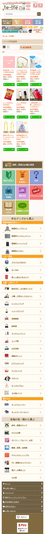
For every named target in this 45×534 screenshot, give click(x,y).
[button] (40, 5)
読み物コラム (8, 210)
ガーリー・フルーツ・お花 (22, 440)
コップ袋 (15, 341)
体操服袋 (15, 319)
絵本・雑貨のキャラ (19, 425)
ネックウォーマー (19, 405)
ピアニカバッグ (18, 363)
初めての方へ (8, 180)
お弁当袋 (15, 348)
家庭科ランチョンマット (21, 236)
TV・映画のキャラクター (21, 463)
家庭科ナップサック (19, 228)
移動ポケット (17, 356)
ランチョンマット (19, 334)
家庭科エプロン (18, 251)
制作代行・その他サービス (22, 289)
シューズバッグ (18, 311)
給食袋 (14, 326)
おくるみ (15, 270)
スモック (15, 378)
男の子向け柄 (38, 22)
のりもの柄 (16, 433)
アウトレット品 (36, 196)
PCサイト (24, 517)
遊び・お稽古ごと (19, 470)
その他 (14, 478)
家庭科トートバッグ (19, 243)
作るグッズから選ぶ (7, 22)
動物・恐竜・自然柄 (19, 448)
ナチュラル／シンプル (20, 455)
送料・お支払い (22, 180)
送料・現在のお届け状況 (22, 165)
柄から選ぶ (17, 22)
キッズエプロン (18, 386)
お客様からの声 (22, 211)
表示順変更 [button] (27, 47)
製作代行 (22, 196)
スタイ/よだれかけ (19, 262)
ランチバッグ (17, 371)
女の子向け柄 (27, 22)
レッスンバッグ (18, 304)
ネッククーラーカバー (20, 412)
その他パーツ (17, 393)
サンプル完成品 (8, 195)
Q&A (36, 180)
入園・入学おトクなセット (22, 296)
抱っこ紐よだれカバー (20, 277)
